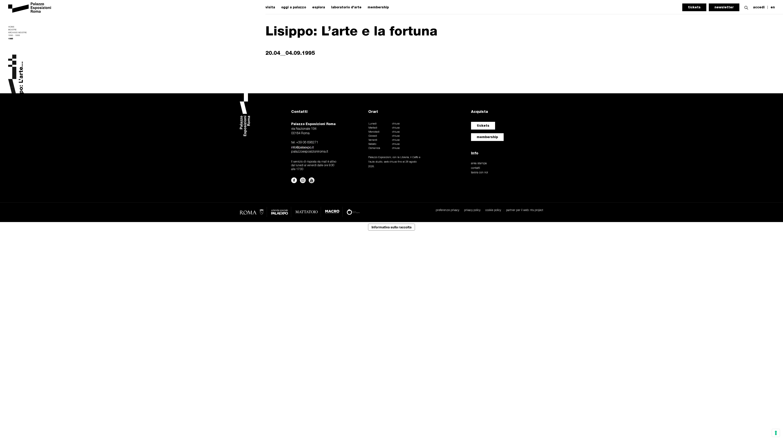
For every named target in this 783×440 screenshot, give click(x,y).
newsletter (724, 7)
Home (11, 27)
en (773, 7)
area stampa (479, 163)
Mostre (12, 30)
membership (378, 7)
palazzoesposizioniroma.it (309, 151)
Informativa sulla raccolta (391, 227)
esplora (318, 7)
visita (270, 7)
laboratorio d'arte (346, 7)
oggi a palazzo (293, 7)
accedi (759, 7)
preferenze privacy (447, 210)
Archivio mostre (17, 33)
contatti (475, 168)
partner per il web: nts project (524, 210)
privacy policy (472, 210)
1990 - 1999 (14, 35)
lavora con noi (479, 172)
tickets (694, 7)
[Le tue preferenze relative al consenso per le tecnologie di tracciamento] (776, 433)
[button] (746, 7)
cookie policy (493, 210)
